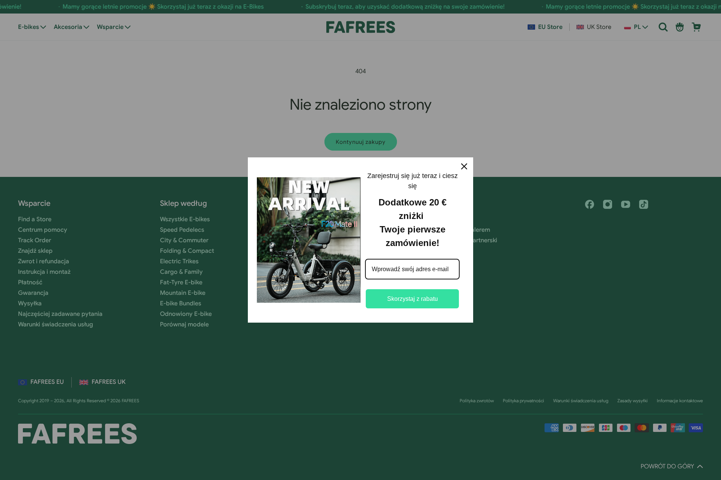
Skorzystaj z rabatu (412, 299)
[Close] (464, 166)
